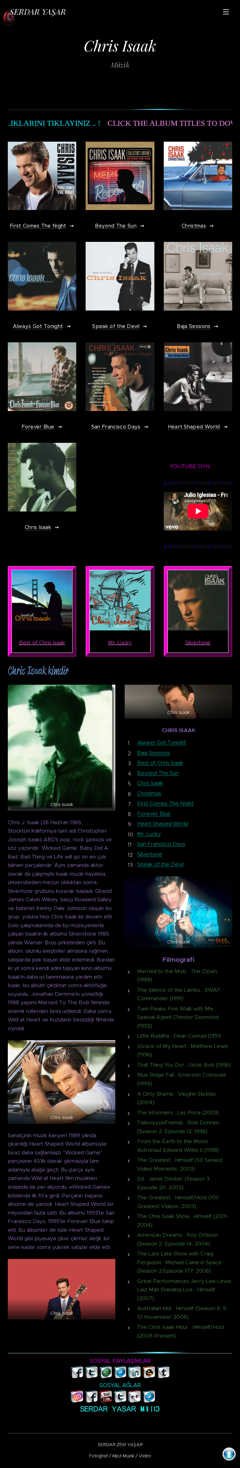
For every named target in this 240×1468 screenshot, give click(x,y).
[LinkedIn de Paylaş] (134, 1376)
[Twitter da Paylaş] (91, 1376)
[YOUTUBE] (105, 1400)
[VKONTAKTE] (148, 1400)
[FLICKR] (134, 1400)
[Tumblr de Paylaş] (163, 1376)
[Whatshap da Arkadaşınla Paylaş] (105, 1376)
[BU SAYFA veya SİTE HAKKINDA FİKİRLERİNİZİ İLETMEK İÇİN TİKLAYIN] (163, 1396)
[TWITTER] (120, 1400)
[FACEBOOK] (91, 1400)
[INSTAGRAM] (77, 1400)
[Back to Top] (229, 1455)
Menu (226, 11)
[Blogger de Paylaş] (148, 1376)
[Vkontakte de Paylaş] (120, 1376)
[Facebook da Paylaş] (77, 1376)
